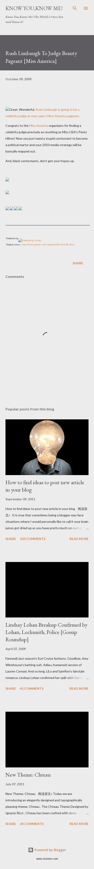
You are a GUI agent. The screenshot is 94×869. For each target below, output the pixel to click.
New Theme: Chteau (28, 774)
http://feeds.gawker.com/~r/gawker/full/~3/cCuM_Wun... (49, 245)
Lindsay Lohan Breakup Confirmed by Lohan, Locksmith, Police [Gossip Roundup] (46, 632)
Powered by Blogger (50, 850)
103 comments (32, 539)
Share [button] (78, 263)
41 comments (32, 688)
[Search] (75, 8)
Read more (79, 539)
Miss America (38, 125)
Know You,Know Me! (34, 8)
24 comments (32, 824)
